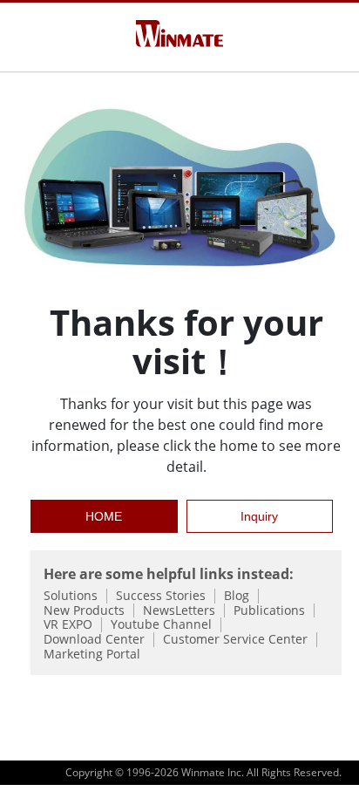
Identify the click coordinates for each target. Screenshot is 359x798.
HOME (103, 516)
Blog (236, 596)
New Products (84, 611)
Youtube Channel (161, 624)
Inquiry (259, 516)
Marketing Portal (92, 654)
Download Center (94, 639)
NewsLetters (179, 611)
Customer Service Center (235, 639)
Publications (269, 611)
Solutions (71, 596)
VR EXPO (68, 624)
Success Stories (161, 596)
